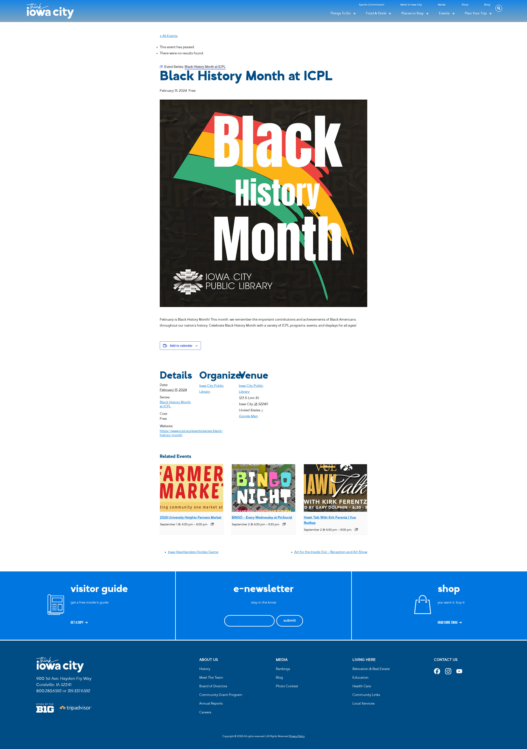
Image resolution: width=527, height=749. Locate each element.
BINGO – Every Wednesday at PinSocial (262, 517)
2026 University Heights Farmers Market (190, 517)
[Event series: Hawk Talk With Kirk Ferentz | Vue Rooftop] (356, 529)
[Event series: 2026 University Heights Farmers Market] (212, 524)
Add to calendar (181, 345)
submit (289, 621)
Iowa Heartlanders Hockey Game (193, 552)
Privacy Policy (297, 736)
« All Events (169, 36)
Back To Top (521, 269)
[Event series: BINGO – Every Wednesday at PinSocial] (284, 524)
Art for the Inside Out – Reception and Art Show (330, 552)
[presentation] (191, 488)
